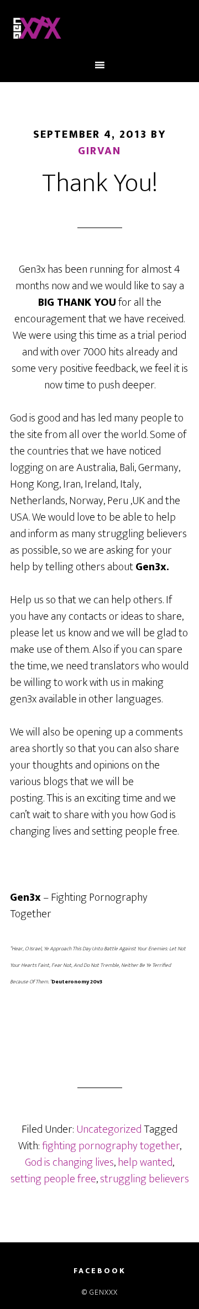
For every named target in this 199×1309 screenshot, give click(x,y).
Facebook (100, 1271)
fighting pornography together (111, 1146)
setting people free (53, 1179)
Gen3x (99, 29)
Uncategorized (109, 1129)
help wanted (145, 1162)
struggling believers (144, 1179)
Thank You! (100, 183)
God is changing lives (69, 1162)
